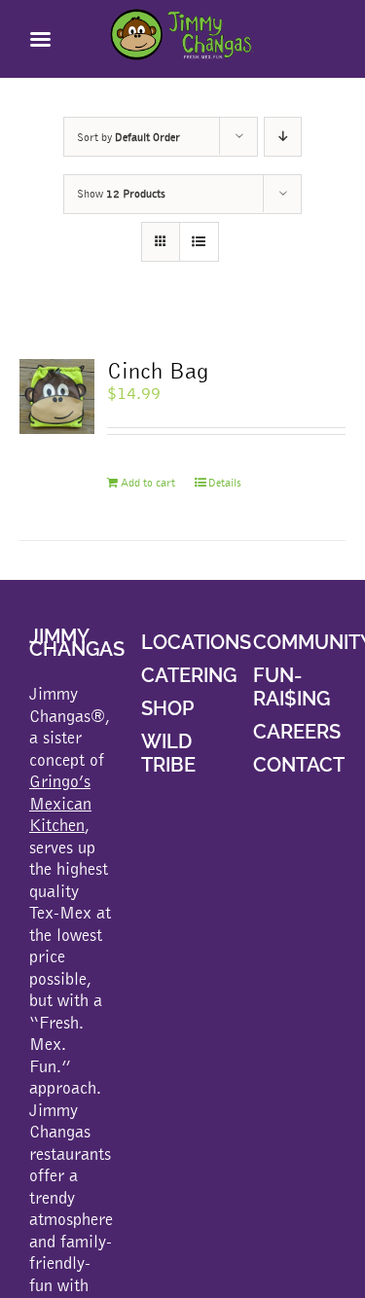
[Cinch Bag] (56, 396)
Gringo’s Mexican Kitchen (60, 803)
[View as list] (199, 242)
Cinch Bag (157, 370)
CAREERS (297, 731)
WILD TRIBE (168, 753)
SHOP (167, 708)
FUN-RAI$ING (291, 687)
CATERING (189, 675)
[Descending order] (283, 137)
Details (224, 482)
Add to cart (148, 482)
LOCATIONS (196, 642)
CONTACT (299, 764)
